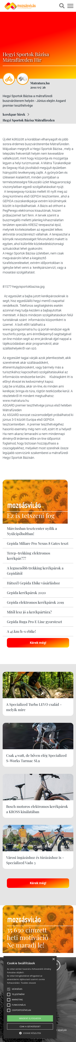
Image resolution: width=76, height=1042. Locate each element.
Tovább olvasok (28, 982)
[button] (30, 1032)
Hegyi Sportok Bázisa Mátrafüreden (29, 120)
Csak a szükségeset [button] (30, 1026)
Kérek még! (38, 643)
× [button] (53, 959)
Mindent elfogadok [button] (30, 1018)
